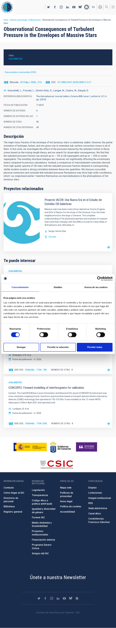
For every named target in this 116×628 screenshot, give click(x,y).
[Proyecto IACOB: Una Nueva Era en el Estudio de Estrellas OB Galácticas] (108, 247)
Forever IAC (38, 517)
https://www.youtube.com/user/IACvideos (74, 7)
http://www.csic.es (56, 464)
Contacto (9, 487)
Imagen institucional (99, 498)
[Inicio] (7, 7)
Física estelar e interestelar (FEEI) (20, 72)
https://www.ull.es (87, 447)
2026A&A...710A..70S (36, 370)
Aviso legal (66, 501)
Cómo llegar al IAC (14, 492)
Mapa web (65, 487)
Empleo (92, 487)
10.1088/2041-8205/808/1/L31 (74, 82)
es (93, 7)
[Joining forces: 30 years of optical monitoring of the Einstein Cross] (108, 370)
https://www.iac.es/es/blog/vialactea (86, 7)
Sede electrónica (97, 508)
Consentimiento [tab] (20, 287)
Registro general (13, 511)
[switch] (43, 334)
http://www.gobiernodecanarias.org (60, 447)
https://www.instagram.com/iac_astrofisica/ (61, 7)
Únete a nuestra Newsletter (58, 577)
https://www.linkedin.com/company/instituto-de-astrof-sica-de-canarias (67, 7)
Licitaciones (95, 492)
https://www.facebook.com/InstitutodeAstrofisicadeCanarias (55, 7)
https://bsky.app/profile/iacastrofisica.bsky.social (80, 7)
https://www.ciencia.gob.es (30, 447)
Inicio (6, 20)
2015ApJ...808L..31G (31, 82)
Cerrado (52, 237)
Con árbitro (15, 59)
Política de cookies (70, 506)
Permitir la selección (58, 347)
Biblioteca (9, 506)
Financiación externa (43, 539)
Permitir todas (94, 347)
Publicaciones (35, 20)
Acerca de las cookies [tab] (96, 287)
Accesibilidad (67, 511)
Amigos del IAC (40, 553)
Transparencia (40, 495)
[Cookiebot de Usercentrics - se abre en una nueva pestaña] (99, 278)
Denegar (21, 347)
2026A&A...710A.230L (36, 423)
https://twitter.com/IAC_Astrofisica (48, 7)
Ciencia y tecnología (18, 20)
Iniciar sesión (100, 7)
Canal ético (94, 513)
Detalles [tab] (58, 287)
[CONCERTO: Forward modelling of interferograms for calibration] (108, 424)
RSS (90, 503)
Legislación (38, 490)
